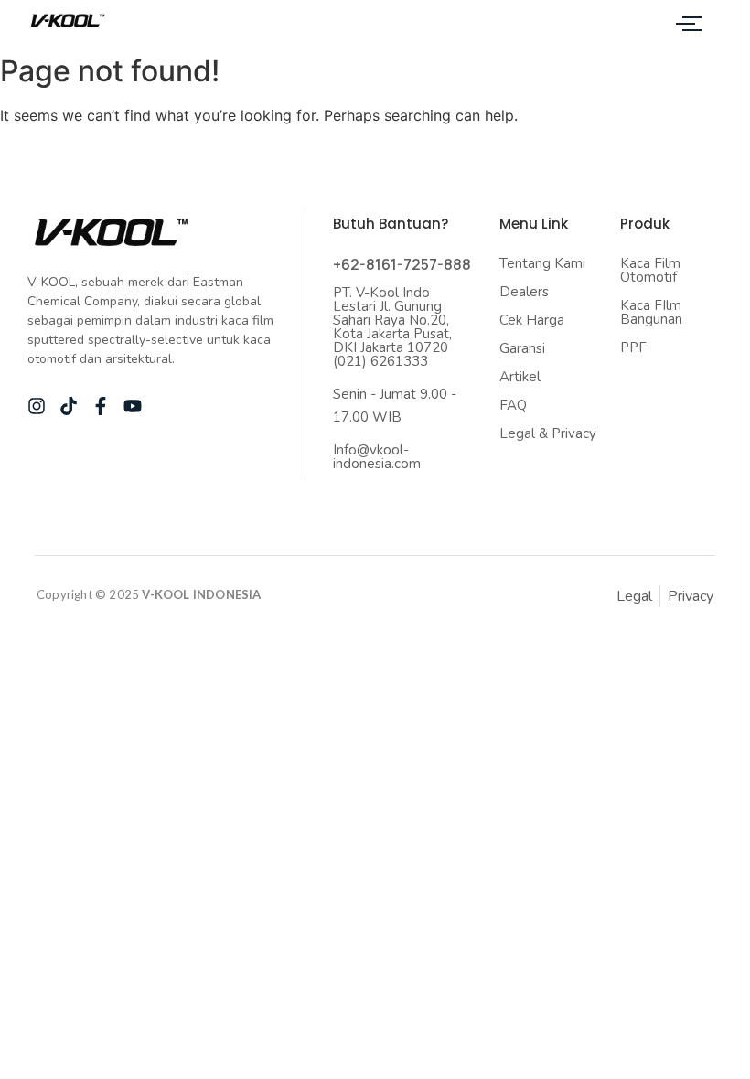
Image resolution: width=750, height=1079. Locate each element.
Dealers (524, 292)
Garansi (522, 348)
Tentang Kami (542, 263)
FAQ (513, 405)
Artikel (520, 377)
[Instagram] (36, 406)
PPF (633, 347)
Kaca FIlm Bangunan (651, 312)
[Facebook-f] (100, 406)
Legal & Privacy (547, 433)
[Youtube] (132, 406)
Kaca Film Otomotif (650, 270)
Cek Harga (531, 320)
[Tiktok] (68, 406)
